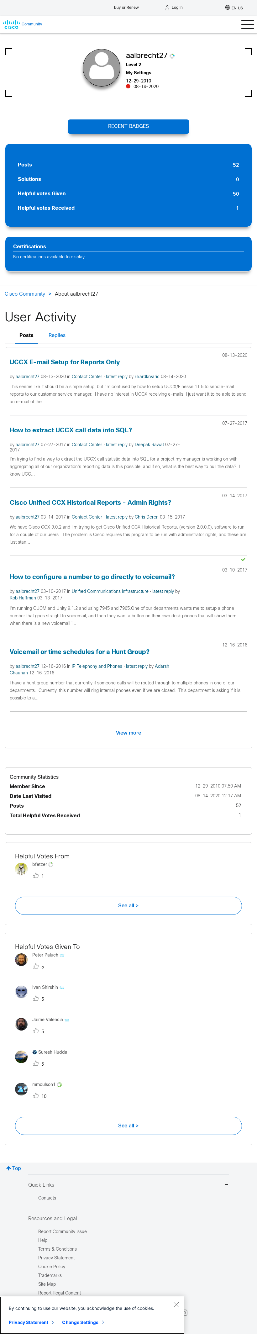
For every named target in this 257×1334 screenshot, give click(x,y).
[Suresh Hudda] (43, 1064)
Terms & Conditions (57, 1249)
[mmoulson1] (40, 1096)
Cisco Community (25, 294)
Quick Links (41, 1185)
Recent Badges (128, 126)
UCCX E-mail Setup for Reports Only (65, 363)
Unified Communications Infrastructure (111, 592)
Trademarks (50, 1276)
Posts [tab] (26, 335)
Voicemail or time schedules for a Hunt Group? (79, 652)
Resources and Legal (52, 1218)
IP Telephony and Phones (97, 667)
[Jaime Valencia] (44, 1032)
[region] (92, 1315)
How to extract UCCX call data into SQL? (71, 431)
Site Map (47, 1285)
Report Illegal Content (59, 1293)
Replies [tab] (57, 335)
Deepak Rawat (150, 445)
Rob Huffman (23, 598)
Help (42, 1241)
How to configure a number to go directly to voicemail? (92, 577)
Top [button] (16, 1168)
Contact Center (87, 377)
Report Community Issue (62, 1232)
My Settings (138, 73)
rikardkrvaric (148, 377)
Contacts (47, 1198)
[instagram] (184, 1313)
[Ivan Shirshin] (42, 999)
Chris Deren (147, 517)
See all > (128, 905)
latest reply (117, 377)
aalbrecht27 (28, 377)
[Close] (176, 1304)
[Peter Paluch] (42, 967)
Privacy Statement (28, 1322)
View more (128, 733)
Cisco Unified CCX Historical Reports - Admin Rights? (90, 503)
